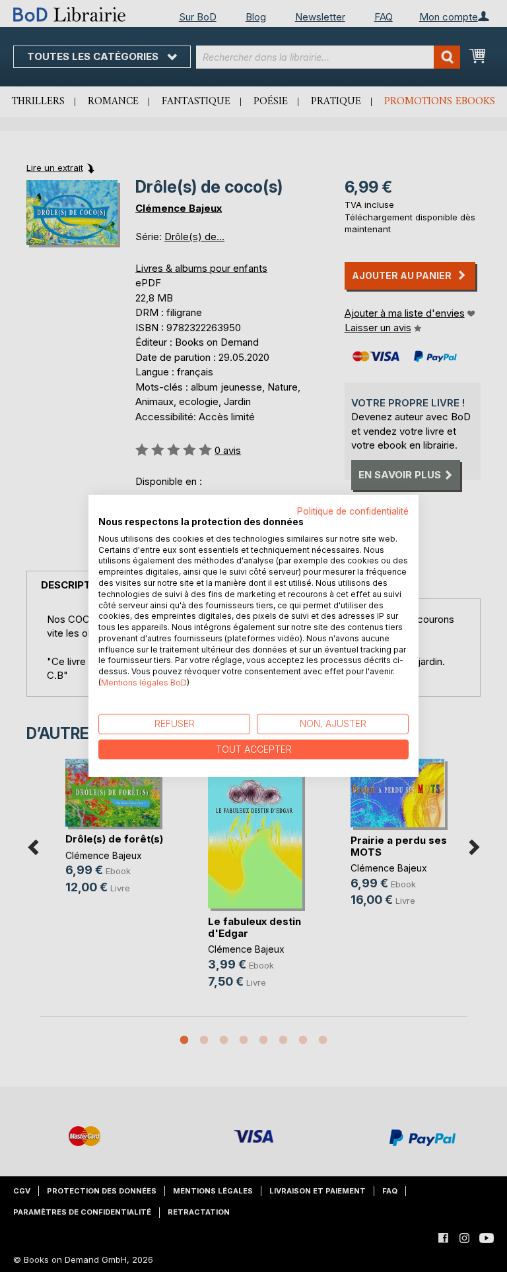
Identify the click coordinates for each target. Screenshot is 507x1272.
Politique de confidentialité (353, 511)
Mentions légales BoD (144, 682)
